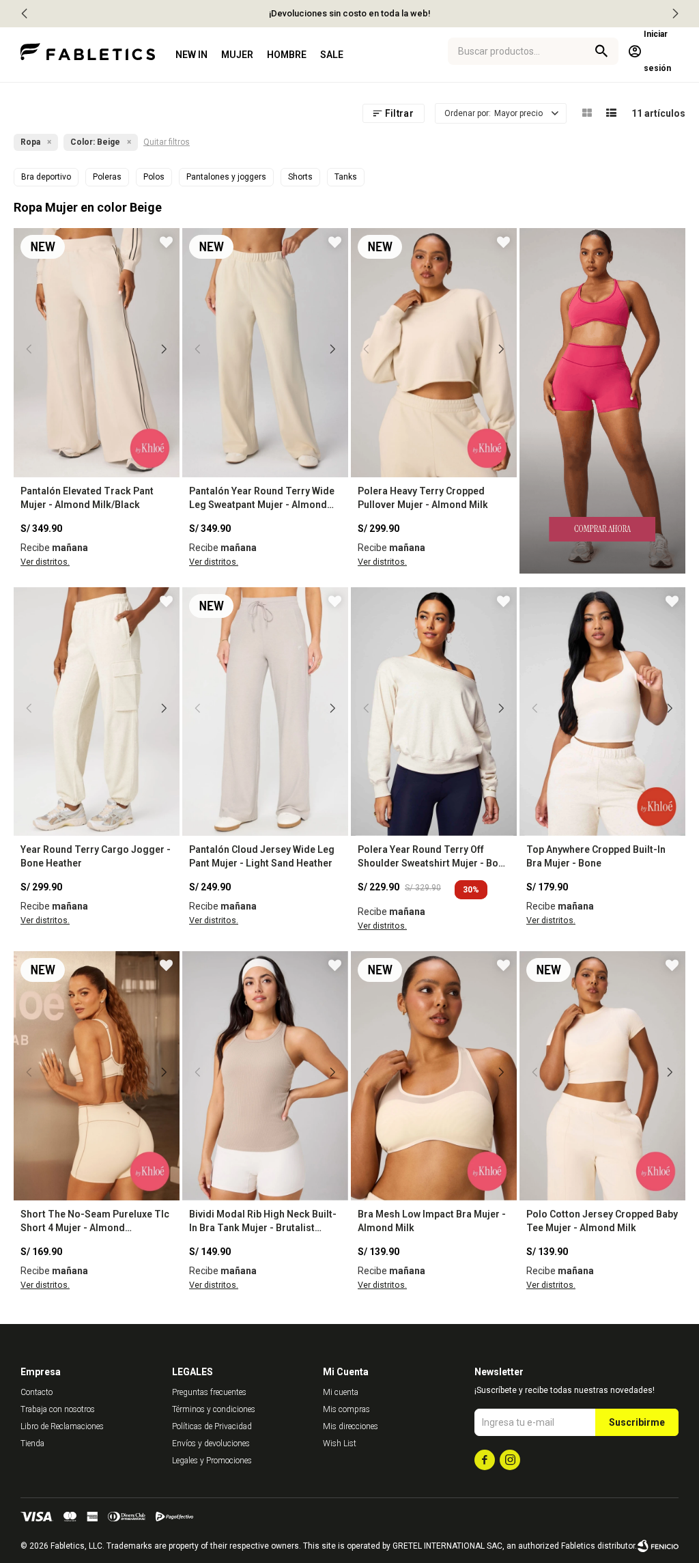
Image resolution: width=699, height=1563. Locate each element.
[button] (675, 13)
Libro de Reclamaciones (62, 1426)
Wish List (339, 1443)
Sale (331, 54)
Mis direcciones (350, 1426)
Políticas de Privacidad (212, 1426)
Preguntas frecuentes (209, 1392)
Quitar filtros (166, 142)
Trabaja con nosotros (57, 1409)
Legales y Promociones (212, 1460)
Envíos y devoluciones (211, 1443)
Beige (95, 142)
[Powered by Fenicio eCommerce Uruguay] (658, 1546)
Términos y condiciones (213, 1409)
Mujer (237, 54)
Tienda (32, 1443)
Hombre (286, 54)
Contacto (36, 1392)
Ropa (30, 142)
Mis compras (346, 1409)
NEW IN (191, 54)
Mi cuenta (340, 1392)
